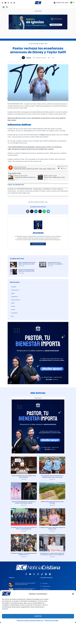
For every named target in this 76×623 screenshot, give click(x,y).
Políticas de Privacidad (51, 620)
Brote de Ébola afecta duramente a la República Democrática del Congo (55, 264)
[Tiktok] (14, 3)
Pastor (13, 303)
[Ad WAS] (38, 29)
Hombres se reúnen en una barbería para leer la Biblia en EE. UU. (24, 554)
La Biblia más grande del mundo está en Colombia (52, 502)
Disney (42, 134)
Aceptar (37, 616)
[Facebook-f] (2, 3)
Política (13, 306)
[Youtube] (5, 3)
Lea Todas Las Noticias (38, 243)
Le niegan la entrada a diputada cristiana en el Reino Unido (52, 528)
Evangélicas (14, 313)
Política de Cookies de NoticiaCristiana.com (30, 620)
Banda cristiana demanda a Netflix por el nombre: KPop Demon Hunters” (27, 271)
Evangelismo (14, 296)
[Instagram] (11, 3)
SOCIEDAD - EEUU (43, 43)
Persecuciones (15, 290)
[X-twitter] (8, 3)
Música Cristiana (15, 300)
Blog (12, 316)
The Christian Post (18, 184)
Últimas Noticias (17, 259)
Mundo (13, 309)
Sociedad (35, 43)
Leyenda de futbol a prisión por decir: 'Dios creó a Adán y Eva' (34, 182)
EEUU (31, 43)
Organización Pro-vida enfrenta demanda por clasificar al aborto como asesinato (52, 554)
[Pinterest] (46, 574)
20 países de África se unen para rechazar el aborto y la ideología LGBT (24, 528)
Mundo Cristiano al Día (13, 182)
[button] (73, 594)
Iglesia (13, 293)
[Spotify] (50, 574)
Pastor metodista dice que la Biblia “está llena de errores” (27, 263)
